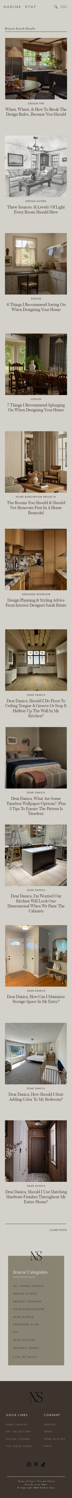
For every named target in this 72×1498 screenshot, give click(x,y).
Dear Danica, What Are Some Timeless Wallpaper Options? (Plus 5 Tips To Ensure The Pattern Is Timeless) (36, 806)
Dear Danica (36, 695)
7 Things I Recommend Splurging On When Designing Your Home (36, 407)
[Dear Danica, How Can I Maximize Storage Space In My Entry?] (36, 956)
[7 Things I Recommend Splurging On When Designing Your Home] (36, 364)
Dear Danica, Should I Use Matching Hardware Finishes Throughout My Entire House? (36, 1196)
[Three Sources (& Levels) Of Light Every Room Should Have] (36, 166)
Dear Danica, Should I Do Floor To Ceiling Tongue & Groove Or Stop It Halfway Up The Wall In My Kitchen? (36, 708)
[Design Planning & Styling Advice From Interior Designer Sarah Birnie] (36, 559)
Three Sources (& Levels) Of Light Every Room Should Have (36, 209)
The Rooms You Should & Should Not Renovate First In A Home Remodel (36, 507)
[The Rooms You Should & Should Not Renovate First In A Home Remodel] (36, 462)
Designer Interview (36, 594)
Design (36, 299)
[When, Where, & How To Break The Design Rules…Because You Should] (36, 68)
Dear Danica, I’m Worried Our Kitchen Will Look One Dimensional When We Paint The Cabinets (36, 903)
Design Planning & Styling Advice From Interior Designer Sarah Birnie (36, 603)
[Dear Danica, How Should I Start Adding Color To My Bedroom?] (36, 1053)
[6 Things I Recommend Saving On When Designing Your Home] (36, 264)
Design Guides (35, 201)
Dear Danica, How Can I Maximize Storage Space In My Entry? (36, 999)
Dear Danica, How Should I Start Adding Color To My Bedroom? (36, 1097)
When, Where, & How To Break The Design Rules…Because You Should (36, 112)
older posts (58, 1230)
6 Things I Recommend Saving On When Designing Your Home (36, 307)
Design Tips (36, 103)
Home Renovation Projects (36, 497)
